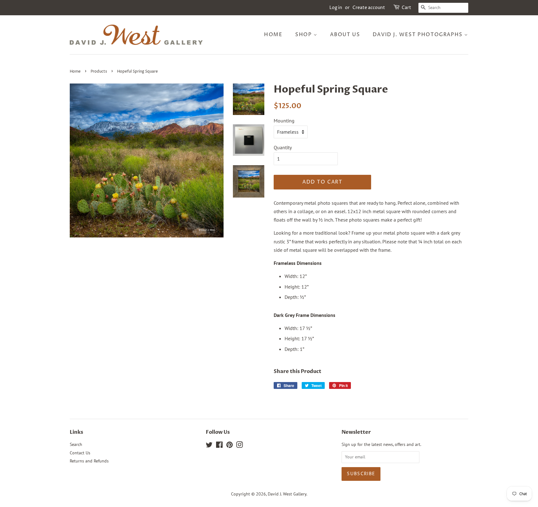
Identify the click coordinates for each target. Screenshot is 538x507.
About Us (345, 34)
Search (76, 444)
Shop (304, 34)
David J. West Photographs (419, 34)
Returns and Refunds (89, 461)
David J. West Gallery (287, 494)
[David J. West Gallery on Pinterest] (229, 446)
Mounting (284, 120)
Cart (406, 8)
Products (99, 71)
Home (273, 34)
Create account (368, 8)
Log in (335, 8)
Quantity (283, 147)
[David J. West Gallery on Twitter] (209, 446)
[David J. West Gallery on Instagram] (239, 446)
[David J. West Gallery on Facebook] (219, 446)
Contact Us (80, 453)
